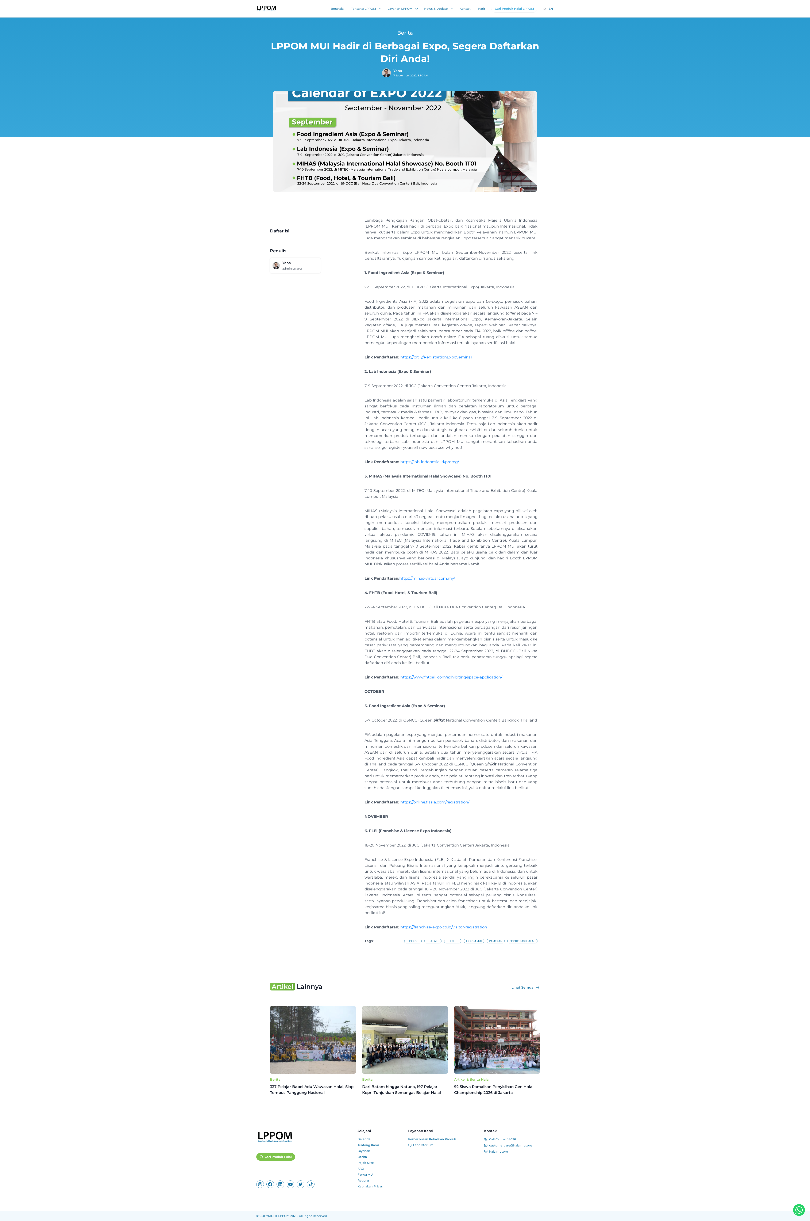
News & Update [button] (436, 9)
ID (544, 9)
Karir (481, 9)
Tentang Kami (368, 1145)
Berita (275, 1079)
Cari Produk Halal (278, 1157)
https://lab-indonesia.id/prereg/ (429, 462)
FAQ (361, 1169)
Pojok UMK (366, 1163)
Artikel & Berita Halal (472, 1079)
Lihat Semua (522, 987)
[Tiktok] (311, 1184)
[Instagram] (260, 1184)
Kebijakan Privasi (370, 1186)
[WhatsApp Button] (799, 1210)
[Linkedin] (280, 1184)
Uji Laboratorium (420, 1145)
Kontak (465, 9)
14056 (512, 1139)
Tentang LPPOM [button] (364, 9)
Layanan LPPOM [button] (400, 9)
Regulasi (364, 1180)
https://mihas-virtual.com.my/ (427, 578)
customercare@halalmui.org (510, 1145)
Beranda (337, 9)
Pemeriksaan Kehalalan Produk (432, 1139)
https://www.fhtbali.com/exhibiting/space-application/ (451, 677)
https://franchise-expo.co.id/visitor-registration (443, 927)
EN (551, 9)
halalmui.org (498, 1151)
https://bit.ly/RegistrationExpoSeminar (436, 357)
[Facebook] (270, 1184)
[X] (300, 1184)
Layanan (364, 1151)
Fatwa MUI (366, 1174)
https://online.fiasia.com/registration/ (434, 802)
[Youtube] (290, 1184)
